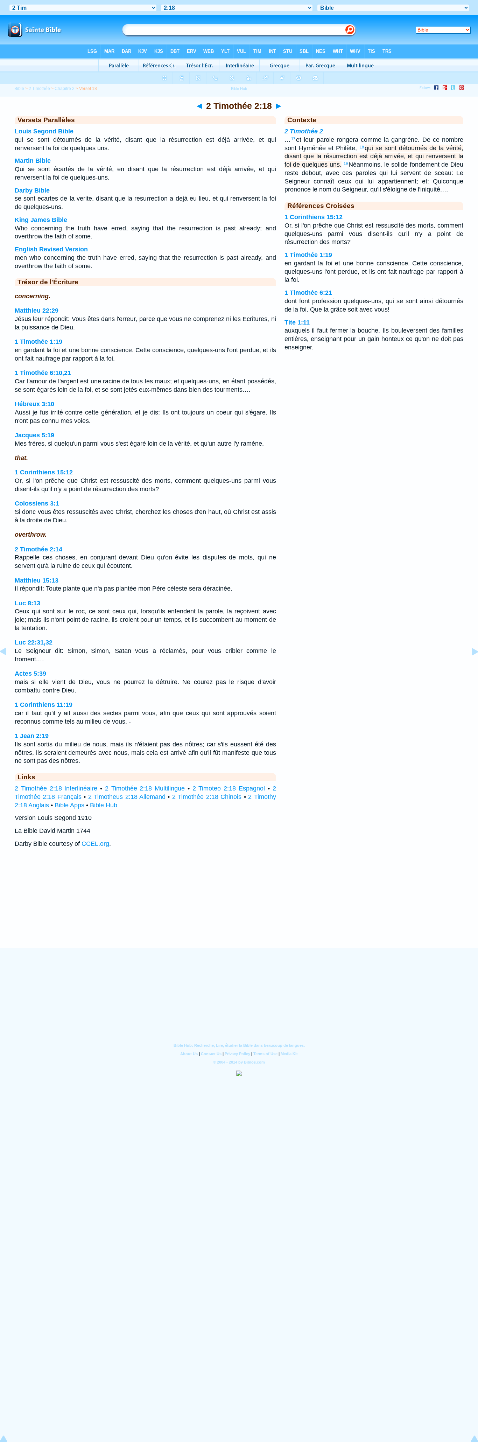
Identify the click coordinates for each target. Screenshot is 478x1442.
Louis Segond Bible (44, 131)
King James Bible (41, 219)
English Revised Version (51, 249)
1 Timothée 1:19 (38, 341)
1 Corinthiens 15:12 (44, 472)
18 (362, 147)
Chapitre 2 (65, 88)
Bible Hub (103, 805)
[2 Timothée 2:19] (469, 667)
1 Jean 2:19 (32, 735)
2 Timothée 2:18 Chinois (206, 796)
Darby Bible (32, 190)
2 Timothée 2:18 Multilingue (145, 788)
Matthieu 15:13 (36, 580)
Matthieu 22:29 (36, 310)
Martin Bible (33, 160)
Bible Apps (69, 805)
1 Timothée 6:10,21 (43, 372)
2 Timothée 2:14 (38, 549)
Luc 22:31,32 (33, 642)
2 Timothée (39, 88)
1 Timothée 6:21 (308, 292)
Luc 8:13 (27, 603)
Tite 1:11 (297, 322)
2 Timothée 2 (303, 131)
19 (346, 163)
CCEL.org (95, 843)
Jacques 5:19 (34, 435)
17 (293, 139)
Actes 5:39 (30, 673)
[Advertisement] (239, 905)
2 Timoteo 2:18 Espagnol (228, 788)
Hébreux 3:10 (34, 403)
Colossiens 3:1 (37, 503)
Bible (19, 88)
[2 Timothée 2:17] (8, 667)
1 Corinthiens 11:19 (43, 704)
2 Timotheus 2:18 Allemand (127, 796)
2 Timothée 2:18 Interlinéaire (56, 788)
